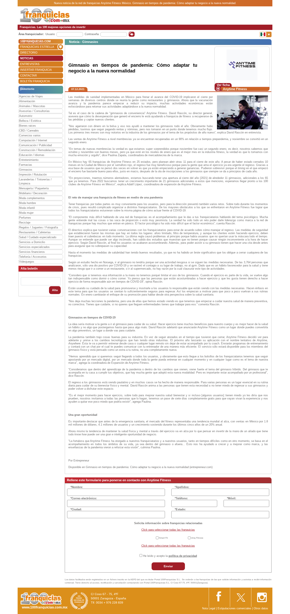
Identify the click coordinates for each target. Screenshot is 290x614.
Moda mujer (26, 212)
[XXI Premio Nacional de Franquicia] (79, 600)
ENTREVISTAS (29, 64)
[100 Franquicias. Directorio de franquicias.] (45, 15)
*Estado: (180, 509)
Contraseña (92, 34)
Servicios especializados (34, 247)
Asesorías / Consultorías (34, 111)
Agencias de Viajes (31, 96)
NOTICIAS (26, 58)
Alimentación (27, 101)
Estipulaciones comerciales (235, 608)
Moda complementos (32, 198)
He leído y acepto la (170, 555)
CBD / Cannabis (29, 130)
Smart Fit (163, 538)
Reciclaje (24, 222)
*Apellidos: (182, 487)
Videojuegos (26, 261)
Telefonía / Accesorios (32, 256)
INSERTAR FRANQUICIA (36, 69)
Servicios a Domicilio (32, 242)
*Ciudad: (76, 509)
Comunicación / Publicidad (35, 145)
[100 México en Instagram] (261, 596)
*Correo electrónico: (83, 498)
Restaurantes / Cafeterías (35, 232)
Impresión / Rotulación (33, 174)
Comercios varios (30, 135)
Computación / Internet (33, 140)
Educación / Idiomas (31, 155)
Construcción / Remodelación (37, 150)
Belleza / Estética (30, 120)
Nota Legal (208, 608)
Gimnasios (25, 169)
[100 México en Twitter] (240, 596)
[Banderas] (265, 34)
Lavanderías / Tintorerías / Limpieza (35, 181)
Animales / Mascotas (32, 106)
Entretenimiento (28, 159)
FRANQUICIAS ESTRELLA (37, 46)
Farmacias (25, 164)
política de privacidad (183, 555)
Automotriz (25, 115)
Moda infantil (27, 207)
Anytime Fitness (235, 89)
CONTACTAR (28, 75)
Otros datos (261, 608)
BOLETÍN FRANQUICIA (35, 81)
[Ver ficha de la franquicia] (241, 64)
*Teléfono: (181, 498)
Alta (55, 290)
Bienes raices (27, 125)
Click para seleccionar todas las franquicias (168, 529)
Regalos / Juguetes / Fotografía (38, 227)
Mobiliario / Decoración (33, 193)
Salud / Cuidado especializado (37, 237)
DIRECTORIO (28, 52)
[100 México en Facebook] (219, 595)
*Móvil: (231, 498)
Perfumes (25, 217)
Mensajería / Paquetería (34, 188)
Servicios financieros (32, 251)
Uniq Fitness (197, 538)
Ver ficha (223, 85)
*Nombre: (76, 487)
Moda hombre (27, 203)
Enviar (168, 566)
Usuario (50, 34)
